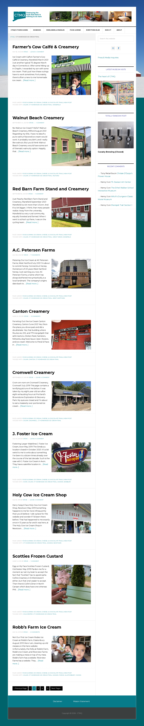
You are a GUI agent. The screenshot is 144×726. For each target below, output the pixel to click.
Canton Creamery (31, 311)
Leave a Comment (37, 52)
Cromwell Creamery (33, 372)
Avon (25, 482)
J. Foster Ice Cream (32, 433)
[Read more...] (29, 80)
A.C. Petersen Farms (33, 250)
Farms (61, 675)
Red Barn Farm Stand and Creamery (50, 188)
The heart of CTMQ (106, 76)
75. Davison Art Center (121, 182)
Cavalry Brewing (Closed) (111, 152)
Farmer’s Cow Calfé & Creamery (45, 46)
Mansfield (57, 105)
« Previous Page (20, 688)
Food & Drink (27, 102)
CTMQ (27, 16)
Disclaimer (57, 701)
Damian (60, 482)
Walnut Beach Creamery (38, 117)
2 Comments (35, 632)
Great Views (57, 237)
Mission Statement (81, 701)
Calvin (25, 105)
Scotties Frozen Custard (37, 556)
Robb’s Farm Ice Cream (36, 627)
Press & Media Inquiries (108, 58)
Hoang (78, 675)
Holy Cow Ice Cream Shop (39, 494)
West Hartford (59, 298)
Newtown (57, 543)
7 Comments (35, 255)
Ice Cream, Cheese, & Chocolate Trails (48, 102)
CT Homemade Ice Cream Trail (40, 105)
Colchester (28, 614)
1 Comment (40, 123)
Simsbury (67, 482)
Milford (56, 175)
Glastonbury (70, 675)
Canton (32, 359)
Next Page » (56, 688)
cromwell (33, 420)
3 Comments (35, 316)
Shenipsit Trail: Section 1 (121, 205)
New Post (68, 102)
